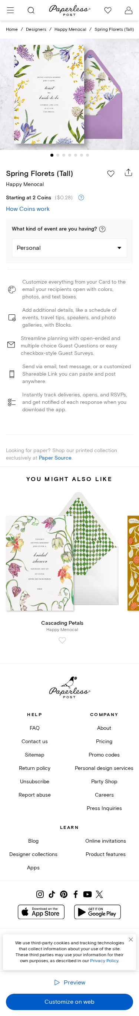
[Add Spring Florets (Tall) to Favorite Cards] (110, 173)
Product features (106, 854)
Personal (29, 248)
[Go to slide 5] (75, 155)
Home (12, 29)
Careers (104, 795)
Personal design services (104, 768)
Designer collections (33, 854)
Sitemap (34, 755)
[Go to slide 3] (63, 155)
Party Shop (104, 781)
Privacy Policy (104, 961)
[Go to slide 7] (87, 155)
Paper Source (55, 458)
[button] (102, 229)
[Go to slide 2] (57, 155)
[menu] (10, 10)
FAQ (35, 728)
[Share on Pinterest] (63, 894)
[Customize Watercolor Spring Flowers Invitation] (69, 94)
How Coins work (28, 209)
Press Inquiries (104, 808)
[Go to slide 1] (51, 155)
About (104, 728)
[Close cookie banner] (130, 939)
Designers (36, 29)
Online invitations (105, 841)
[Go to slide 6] (81, 155)
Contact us (34, 741)
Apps (33, 868)
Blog (33, 841)
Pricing (104, 741)
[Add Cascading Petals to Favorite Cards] (62, 640)
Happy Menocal (70, 29)
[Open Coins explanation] (81, 198)
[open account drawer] (128, 10)
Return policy (34, 768)
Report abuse (35, 795)
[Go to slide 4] (69, 155)
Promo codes (104, 755)
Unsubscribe (34, 781)
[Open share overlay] (128, 172)
